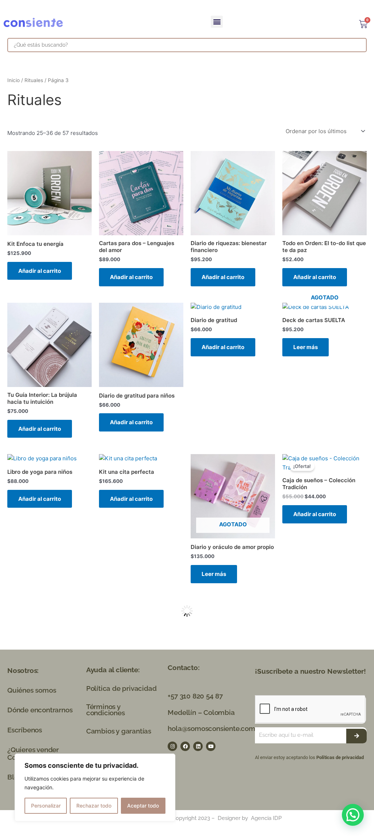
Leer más (305, 347)
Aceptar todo (143, 805)
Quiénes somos (31, 690)
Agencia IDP (266, 818)
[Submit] (356, 736)
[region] (95, 787)
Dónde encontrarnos (39, 710)
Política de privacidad (121, 688)
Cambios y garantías (118, 731)
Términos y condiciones (105, 710)
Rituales (33, 80)
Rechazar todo (93, 805)
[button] (217, 22)
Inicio (13, 80)
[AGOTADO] (324, 307)
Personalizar (46, 805)
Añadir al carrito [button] (39, 270)
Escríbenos (24, 730)
